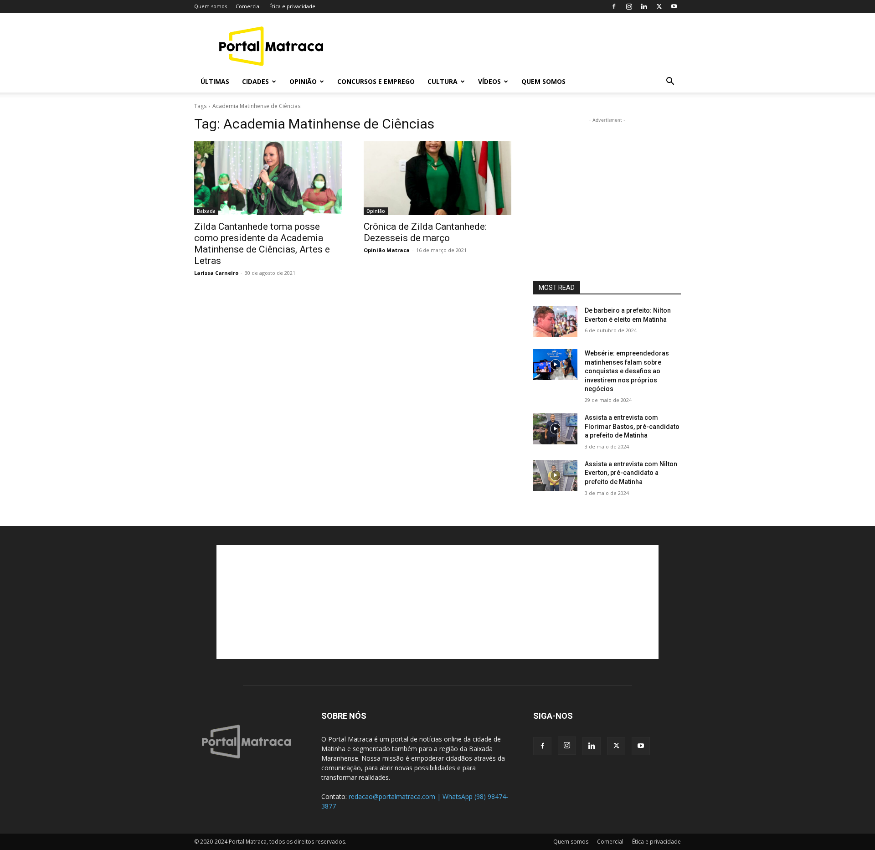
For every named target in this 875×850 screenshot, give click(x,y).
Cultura (442, 81)
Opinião (303, 81)
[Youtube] (674, 6)
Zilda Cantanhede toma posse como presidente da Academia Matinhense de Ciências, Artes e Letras (262, 243)
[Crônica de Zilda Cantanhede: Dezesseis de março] (437, 178)
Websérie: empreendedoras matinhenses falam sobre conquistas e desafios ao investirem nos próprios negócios (627, 371)
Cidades (255, 81)
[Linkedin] (644, 6)
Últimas (215, 81)
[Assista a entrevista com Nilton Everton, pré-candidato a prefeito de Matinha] (555, 475)
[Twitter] (659, 6)
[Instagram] (629, 6)
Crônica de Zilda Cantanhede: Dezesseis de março (425, 232)
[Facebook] (614, 6)
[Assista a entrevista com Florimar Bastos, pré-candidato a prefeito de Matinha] (555, 428)
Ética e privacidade (292, 6)
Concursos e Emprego (376, 81)
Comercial (248, 6)
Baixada (206, 211)
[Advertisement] (515, 46)
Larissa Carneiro (216, 272)
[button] (670, 82)
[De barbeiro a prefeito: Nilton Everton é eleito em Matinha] (555, 321)
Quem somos (210, 6)
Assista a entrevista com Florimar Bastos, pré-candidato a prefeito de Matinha (632, 426)
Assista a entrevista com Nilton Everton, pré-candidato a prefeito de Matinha (631, 472)
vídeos (489, 81)
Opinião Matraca (387, 250)
